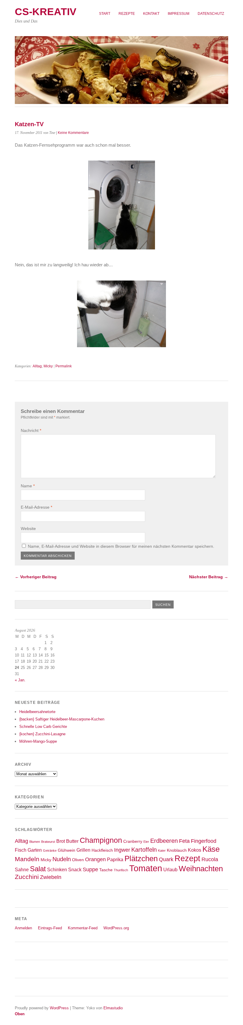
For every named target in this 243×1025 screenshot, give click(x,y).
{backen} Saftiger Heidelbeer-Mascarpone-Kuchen (61, 719)
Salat (38, 869)
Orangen (95, 859)
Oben (20, 1014)
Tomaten (145, 868)
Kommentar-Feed (82, 928)
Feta (184, 841)
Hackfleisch (102, 850)
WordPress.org (116, 928)
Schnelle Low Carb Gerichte (43, 726)
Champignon (101, 840)
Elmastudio (113, 1008)
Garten (35, 850)
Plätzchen (141, 858)
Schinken (57, 869)
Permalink (63, 366)
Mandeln (27, 859)
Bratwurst (48, 841)
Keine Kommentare (73, 133)
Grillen (83, 850)
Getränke (50, 850)
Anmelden (23, 928)
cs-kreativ (45, 11)
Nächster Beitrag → (208, 576)
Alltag (37, 366)
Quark (166, 859)
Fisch (20, 850)
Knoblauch (177, 850)
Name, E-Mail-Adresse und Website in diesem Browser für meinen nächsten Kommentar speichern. (121, 546)
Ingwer (122, 850)
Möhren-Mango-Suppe (38, 741)
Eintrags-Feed (50, 928)
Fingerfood (203, 841)
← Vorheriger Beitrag (36, 576)
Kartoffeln (144, 849)
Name (28, 485)
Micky (48, 366)
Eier (146, 841)
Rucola (210, 859)
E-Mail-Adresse (36, 507)
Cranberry (132, 841)
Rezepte (127, 14)
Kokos (194, 850)
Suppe (90, 869)
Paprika (115, 859)
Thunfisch (121, 870)
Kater (162, 850)
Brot (60, 841)
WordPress (59, 1008)
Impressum (178, 14)
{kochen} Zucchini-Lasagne (42, 734)
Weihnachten (201, 868)
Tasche (106, 870)
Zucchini (27, 876)
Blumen (34, 841)
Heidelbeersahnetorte (37, 712)
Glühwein (66, 850)
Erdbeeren (164, 840)
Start (104, 14)
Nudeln (61, 859)
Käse (211, 849)
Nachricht (31, 430)
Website (28, 528)
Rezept (187, 858)
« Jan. (20, 680)
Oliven (78, 860)
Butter (72, 841)
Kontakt (151, 14)
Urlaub (170, 869)
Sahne (22, 869)
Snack (74, 869)
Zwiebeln (50, 877)
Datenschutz (211, 14)
